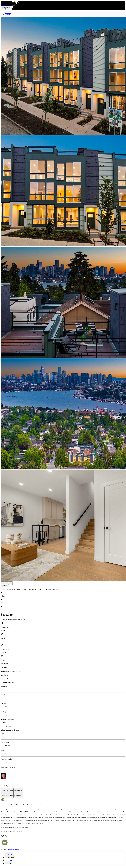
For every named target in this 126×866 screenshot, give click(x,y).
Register (8, 9)
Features (7, 14)
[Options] (3, 583)
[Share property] (11, 583)
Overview (8, 13)
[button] (63, 76)
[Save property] (7, 583)
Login (3, 9)
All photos (4, 585)
